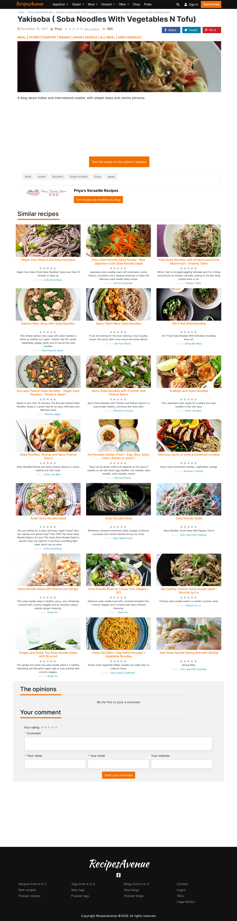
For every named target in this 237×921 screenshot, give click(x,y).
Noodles (57, 176)
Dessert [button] (106, 4)
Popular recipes (29, 896)
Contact (182, 884)
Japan (111, 176)
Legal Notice (186, 902)
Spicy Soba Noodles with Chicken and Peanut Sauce (118, 392)
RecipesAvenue (29, 3)
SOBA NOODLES (129, 37)
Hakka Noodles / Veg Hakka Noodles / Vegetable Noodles (118, 654)
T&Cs (180, 896)
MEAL (21, 37)
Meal (28, 176)
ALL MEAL (107, 37)
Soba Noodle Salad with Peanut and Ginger (48, 589)
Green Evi (52, 612)
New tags (78, 890)
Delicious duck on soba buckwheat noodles (189, 454)
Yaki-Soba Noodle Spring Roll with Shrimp (188, 652)
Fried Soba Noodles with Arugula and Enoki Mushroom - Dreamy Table (188, 261)
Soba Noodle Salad (118, 518)
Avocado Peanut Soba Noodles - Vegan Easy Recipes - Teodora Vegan (48, 392)
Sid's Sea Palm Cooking (193, 534)
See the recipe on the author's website (119, 162)
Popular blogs (133, 896)
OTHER (34, 37)
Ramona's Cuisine (193, 471)
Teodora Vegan (52, 414)
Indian (42, 176)
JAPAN (77, 37)
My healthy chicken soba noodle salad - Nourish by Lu (189, 590)
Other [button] (123, 4)
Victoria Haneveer (123, 283)
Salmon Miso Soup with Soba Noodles (48, 323)
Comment (34, 733)
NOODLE (91, 37)
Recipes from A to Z (33, 884)
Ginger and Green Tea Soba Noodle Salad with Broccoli (48, 654)
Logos (181, 890)
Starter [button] (77, 4)
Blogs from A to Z (136, 884)
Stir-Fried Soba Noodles (189, 323)
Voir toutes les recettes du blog (98, 199)
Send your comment (118, 775)
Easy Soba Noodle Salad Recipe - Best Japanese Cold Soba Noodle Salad (118, 261)
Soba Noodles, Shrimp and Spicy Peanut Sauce (48, 456)
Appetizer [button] (59, 4)
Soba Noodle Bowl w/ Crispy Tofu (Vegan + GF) (118, 590)
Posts (147, 4)
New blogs (131, 890)
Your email (97, 756)
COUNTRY (48, 37)
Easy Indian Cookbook (123, 672)
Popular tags (80, 896)
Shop (136, 4)
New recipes (27, 890)
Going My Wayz (193, 343)
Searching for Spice (52, 350)
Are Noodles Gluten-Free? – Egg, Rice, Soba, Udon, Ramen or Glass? (118, 456)
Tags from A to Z (83, 884)
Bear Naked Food (123, 538)
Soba (97, 176)
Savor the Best (193, 410)
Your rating (31, 727)
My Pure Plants (123, 343)
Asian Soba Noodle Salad (48, 518)
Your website (160, 756)
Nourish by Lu (193, 605)
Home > (22, 12)
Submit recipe (211, 4)
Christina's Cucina (123, 410)
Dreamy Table (193, 283)
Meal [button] (91, 4)
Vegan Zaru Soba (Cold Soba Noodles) (48, 260)
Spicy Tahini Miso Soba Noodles (118, 323)
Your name (34, 756)
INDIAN (64, 37)
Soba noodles (79, 176)
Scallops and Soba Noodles (189, 391)
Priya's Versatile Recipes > (41, 12)
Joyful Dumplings (52, 279)
